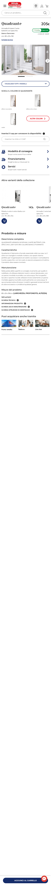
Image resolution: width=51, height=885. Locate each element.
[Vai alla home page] (19, 5)
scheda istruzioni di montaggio (15, 310)
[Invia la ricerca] (45, 12)
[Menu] (4, 6)
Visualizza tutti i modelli (16, 84)
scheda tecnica (8, 300)
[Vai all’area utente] (41, 6)
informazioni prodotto (12, 303)
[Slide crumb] (21, 76)
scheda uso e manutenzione (13, 307)
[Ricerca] (39, 6)
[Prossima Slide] (48, 61)
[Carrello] (46, 6)
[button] (25, 60)
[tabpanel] (25, 274)
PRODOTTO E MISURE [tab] (13, 233)
